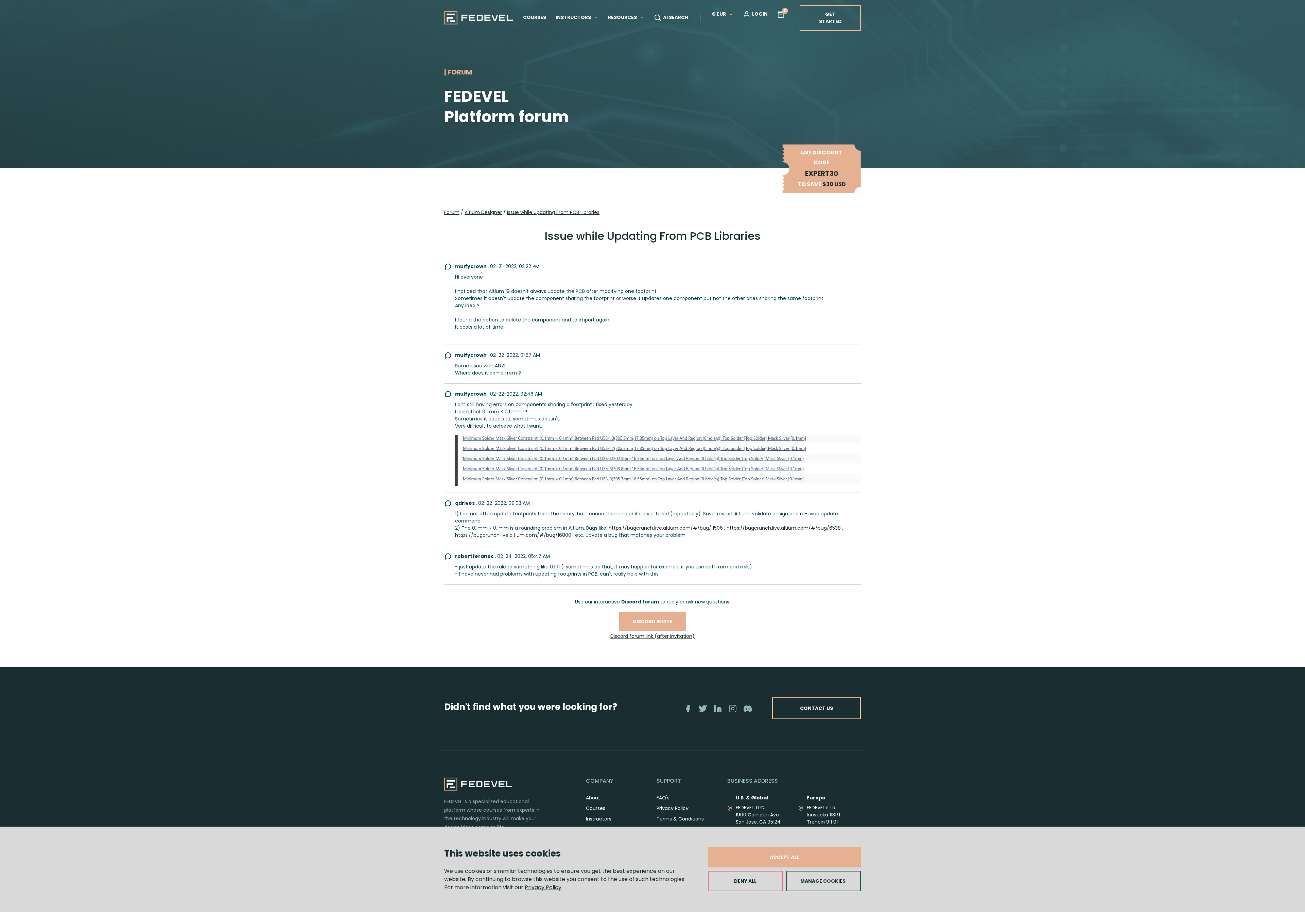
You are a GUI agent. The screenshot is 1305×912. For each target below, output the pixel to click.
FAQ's (663, 797)
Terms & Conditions (680, 818)
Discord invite (653, 621)
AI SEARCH (675, 17)
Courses (595, 808)
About (593, 797)
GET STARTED (830, 18)
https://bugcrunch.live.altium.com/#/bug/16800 (513, 535)
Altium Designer (483, 212)
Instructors (598, 818)
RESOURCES (623, 17)
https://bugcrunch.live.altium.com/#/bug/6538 (784, 528)
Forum (451, 212)
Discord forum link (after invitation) (652, 636)
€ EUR (719, 14)
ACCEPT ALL (784, 857)
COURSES (534, 17)
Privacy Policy (543, 887)
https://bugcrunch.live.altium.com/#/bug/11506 (666, 528)
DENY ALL (745, 881)
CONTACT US (816, 708)
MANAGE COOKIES (823, 881)
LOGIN (760, 14)
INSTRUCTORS (574, 17)
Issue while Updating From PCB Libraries (553, 212)
